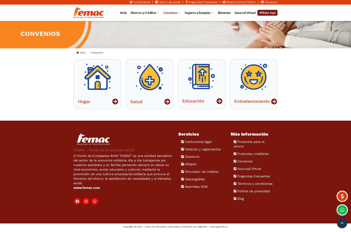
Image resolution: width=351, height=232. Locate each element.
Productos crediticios (252, 154)
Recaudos (271, 2)
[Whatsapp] (94, 201)
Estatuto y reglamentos (202, 149)
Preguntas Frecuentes (202, 2)
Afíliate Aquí (267, 12)
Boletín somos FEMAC (241, 2)
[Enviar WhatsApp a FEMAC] (342, 210)
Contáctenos (141, 2)
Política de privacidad (253, 191)
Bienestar (224, 12)
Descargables (194, 179)
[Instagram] (86, 201)
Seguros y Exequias (197, 12)
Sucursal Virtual (245, 12)
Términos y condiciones (254, 184)
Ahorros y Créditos (143, 12)
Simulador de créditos (201, 171)
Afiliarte (190, 164)
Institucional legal (198, 142)
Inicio (123, 12)
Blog (240, 198)
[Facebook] (77, 201)
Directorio (191, 157)
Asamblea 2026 (196, 186)
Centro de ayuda (169, 2)
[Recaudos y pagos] (342, 196)
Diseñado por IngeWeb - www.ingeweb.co (205, 226)
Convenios (170, 12)
